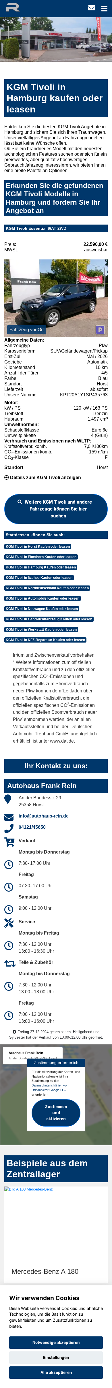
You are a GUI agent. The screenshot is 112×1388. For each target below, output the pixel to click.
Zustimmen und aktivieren (56, 1112)
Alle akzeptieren (56, 1372)
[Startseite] (18, 7)
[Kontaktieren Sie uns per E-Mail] (91, 8)
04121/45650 (32, 827)
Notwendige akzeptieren (56, 1342)
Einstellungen (56, 1357)
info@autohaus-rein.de (44, 815)
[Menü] (104, 8)
